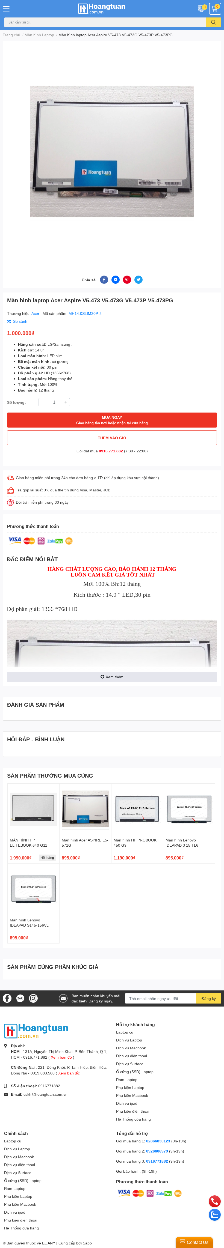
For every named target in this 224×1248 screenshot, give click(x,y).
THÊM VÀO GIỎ (112, 437)
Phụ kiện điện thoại (132, 1111)
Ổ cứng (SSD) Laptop (135, 1071)
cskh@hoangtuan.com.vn (45, 1094)
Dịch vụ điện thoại (131, 1055)
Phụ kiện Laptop (130, 1087)
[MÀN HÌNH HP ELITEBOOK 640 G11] (33, 809)
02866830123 (158, 1141)
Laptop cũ (124, 1032)
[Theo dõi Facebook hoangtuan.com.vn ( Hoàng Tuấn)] (7, 998)
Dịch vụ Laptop (129, 1040)
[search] (213, 22)
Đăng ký (209, 998)
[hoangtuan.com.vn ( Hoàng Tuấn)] (112, 9)
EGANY (48, 1243)
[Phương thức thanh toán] (40, 540)
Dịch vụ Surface (129, 1063)
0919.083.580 (43, 1073)
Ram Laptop (126, 1079)
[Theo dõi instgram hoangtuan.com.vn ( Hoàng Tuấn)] (33, 998)
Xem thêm (114, 676)
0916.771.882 (111, 451)
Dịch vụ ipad (126, 1103)
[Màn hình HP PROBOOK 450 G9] (137, 809)
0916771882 (49, 1085)
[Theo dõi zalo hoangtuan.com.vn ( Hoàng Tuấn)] (20, 998)
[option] (112, 151)
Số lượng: (16, 402)
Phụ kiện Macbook (132, 1095)
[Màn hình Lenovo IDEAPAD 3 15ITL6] (189, 809)
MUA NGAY (112, 420)
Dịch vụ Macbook (131, 1048)
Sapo (87, 1243)
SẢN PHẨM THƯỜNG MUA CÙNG (50, 775)
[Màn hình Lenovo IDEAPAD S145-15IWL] (33, 889)
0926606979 (157, 1151)
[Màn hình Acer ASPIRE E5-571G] (85, 809)
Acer (35, 313)
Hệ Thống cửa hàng (133, 1119)
